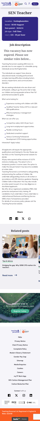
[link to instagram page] (24, 395)
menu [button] (35, 4)
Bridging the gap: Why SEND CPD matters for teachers (19, 266)
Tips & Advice (7, 261)
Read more (7, 275)
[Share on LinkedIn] (10, 218)
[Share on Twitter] (23, 218)
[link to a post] (20, 246)
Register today (20, 311)
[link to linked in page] (31, 395)
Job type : (9, 31)
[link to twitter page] (16, 395)
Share (20, 212)
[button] (26, 3)
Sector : (8, 24)
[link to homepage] (12, 3)
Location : (9, 21)
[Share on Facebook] (16, 218)
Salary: (7, 35)
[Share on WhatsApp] (29, 218)
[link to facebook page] (9, 395)
